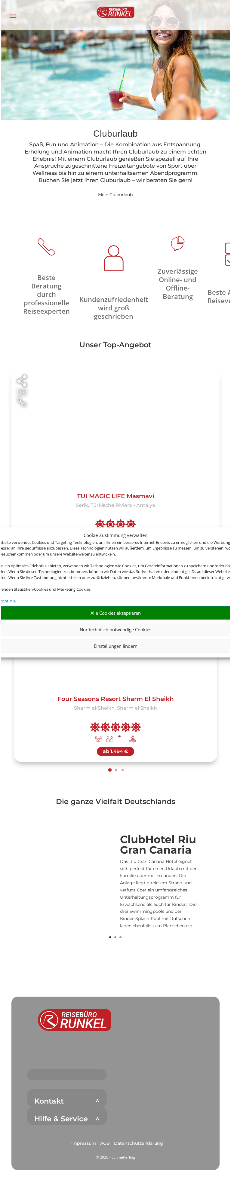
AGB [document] (105, 1143)
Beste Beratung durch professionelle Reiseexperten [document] (46, 294)
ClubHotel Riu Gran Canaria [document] (158, 845)
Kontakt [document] (49, 1101)
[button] (74, 1020)
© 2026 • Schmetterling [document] (115, 1157)
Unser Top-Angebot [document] (115, 345)
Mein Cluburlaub (115, 194)
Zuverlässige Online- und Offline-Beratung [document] (178, 283)
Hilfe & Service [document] (61, 1119)
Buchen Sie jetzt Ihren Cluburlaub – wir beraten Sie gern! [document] (115, 180)
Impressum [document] (83, 1143)
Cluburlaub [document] (115, 134)
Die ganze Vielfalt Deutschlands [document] (115, 802)
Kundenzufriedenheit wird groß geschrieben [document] (113, 307)
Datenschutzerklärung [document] (138, 1143)
